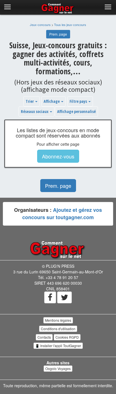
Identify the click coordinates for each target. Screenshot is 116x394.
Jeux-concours (40, 24)
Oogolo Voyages (58, 368)
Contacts (44, 337)
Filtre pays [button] (79, 101)
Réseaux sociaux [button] (35, 111)
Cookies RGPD (67, 337)
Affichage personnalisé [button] (76, 111)
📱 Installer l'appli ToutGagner (58, 345)
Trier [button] (30, 101)
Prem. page (58, 34)
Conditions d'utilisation (58, 328)
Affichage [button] (52, 101)
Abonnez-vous (58, 156)
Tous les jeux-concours (70, 24)
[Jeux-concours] (58, 249)
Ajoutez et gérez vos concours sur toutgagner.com (62, 213)
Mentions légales (58, 320)
